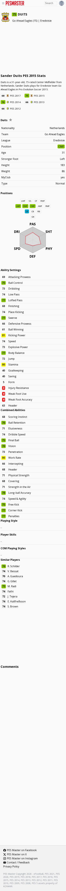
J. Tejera (12, 596)
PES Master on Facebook (22, 850)
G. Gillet (12, 581)
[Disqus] (33, 714)
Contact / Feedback (18, 862)
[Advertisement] (33, 48)
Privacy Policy (11, 866)
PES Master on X (17, 854)
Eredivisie (46, 20)
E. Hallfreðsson (17, 601)
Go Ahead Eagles (22, 20)
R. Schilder (14, 566)
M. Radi (12, 586)
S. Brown (13, 606)
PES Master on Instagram (22, 858)
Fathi (10, 591)
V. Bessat (13, 571)
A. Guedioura (15, 576)
